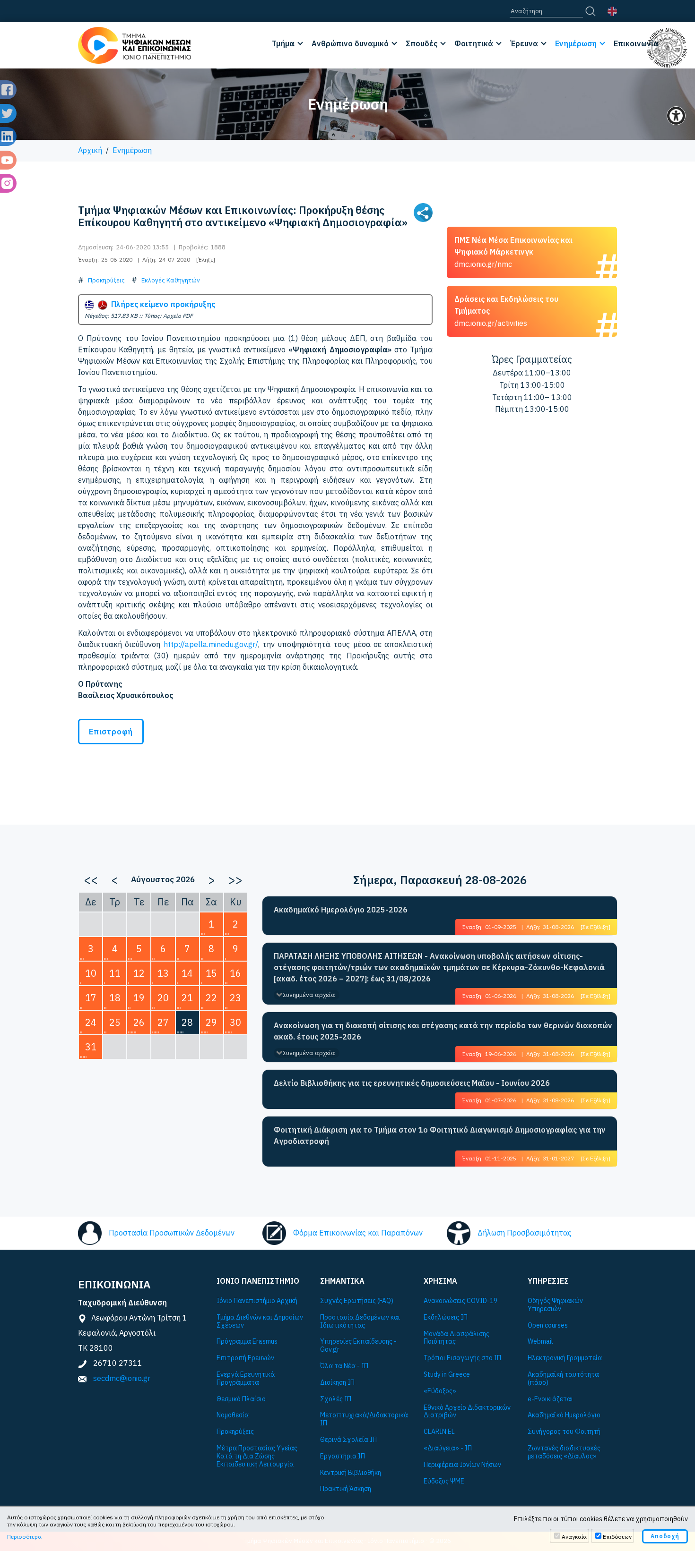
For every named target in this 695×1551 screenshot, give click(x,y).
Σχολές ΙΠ (335, 1399)
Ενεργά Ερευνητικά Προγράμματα (246, 1379)
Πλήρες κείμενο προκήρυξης (161, 304)
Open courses (548, 1325)
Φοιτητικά (473, 43)
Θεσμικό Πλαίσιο (241, 1399)
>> (235, 879)
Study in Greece (447, 1375)
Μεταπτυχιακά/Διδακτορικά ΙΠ (364, 1419)
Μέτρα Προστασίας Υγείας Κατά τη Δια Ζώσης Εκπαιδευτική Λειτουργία (257, 1456)
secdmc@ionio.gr (121, 1378)
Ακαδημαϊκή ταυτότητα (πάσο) (563, 1379)
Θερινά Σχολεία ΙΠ (348, 1440)
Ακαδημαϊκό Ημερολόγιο (564, 1415)
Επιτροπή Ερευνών (245, 1358)
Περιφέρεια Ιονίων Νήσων (462, 1465)
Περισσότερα (24, 1536)
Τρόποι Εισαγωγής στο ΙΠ (462, 1358)
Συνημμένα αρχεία (309, 995)
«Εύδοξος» (440, 1391)
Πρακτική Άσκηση (345, 1489)
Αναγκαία (574, 1536)
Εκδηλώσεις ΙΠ (446, 1317)
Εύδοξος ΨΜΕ (444, 1481)
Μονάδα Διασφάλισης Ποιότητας (456, 1338)
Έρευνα (524, 43)
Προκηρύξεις (106, 280)
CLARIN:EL (439, 1432)
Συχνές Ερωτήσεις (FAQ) (356, 1301)
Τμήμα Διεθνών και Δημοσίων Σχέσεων (260, 1321)
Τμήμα (283, 43)
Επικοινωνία (636, 43)
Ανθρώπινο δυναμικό (350, 43)
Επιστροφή (111, 731)
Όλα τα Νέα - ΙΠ (344, 1366)
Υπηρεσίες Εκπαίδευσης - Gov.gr (358, 1346)
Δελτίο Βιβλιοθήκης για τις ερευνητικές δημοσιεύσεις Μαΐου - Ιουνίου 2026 (412, 1083)
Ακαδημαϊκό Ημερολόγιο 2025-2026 (341, 909)
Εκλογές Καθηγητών (170, 280)
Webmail (540, 1342)
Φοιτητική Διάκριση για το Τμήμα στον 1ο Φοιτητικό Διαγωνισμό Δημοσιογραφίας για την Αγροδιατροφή (440, 1135)
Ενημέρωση (576, 43)
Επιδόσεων (617, 1536)
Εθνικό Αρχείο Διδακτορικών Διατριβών (467, 1412)
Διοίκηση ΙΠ (337, 1383)
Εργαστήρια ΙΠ (342, 1456)
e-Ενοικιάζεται (550, 1399)
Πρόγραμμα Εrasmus (247, 1342)
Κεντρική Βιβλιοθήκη (350, 1473)
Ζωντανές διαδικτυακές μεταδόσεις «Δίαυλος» (564, 1452)
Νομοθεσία (233, 1415)
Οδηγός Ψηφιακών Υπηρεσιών (555, 1305)
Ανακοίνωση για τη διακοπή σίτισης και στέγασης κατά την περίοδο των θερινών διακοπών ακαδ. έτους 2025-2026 (443, 1031)
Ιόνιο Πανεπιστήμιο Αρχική (257, 1301)
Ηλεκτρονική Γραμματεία (565, 1358)
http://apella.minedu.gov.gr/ (211, 644)
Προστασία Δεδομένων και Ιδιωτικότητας (360, 1321)
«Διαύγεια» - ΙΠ (448, 1448)
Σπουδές (421, 43)
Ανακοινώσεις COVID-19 (460, 1301)
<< (91, 879)
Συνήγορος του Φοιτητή (564, 1432)
